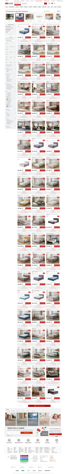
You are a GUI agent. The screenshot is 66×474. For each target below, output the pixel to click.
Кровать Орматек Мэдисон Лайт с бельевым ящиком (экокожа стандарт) (24, 119)
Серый (8, 103)
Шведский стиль (60, 0)
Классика (8, 119)
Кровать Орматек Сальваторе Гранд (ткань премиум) (23, 233)
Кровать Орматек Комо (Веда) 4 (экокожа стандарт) (23, 81)
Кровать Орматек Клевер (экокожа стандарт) (37, 138)
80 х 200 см (13, 410)
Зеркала (37, 452)
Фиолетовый (9, 105)
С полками (8, 110)
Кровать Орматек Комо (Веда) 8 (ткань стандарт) (23, 176)
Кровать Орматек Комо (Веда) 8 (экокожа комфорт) (52, 195)
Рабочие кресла (46, 451)
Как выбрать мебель (38, 0)
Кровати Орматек (11, 24)
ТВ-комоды (30, 452)
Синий (8, 104)
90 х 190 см (23, 410)
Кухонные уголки (10, 451)
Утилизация (34, 461)
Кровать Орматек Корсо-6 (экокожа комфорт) (22, 214)
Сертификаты (51, 457)
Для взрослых (9, 65)
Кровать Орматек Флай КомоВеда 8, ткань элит (52, 366)
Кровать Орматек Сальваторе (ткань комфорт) (51, 271)
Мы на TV (32, 0)
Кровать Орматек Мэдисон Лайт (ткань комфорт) (23, 290)
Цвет (6, 91)
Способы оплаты (42, 457)
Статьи (41, 458)
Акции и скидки (16, 0)
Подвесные (15, 452)
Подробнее (60, 432)
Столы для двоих (46, 452)
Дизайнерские (9, 122)
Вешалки (37, 451)
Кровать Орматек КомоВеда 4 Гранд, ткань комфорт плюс (52, 309)
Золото (8, 97)
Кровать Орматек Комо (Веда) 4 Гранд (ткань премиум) (53, 252)
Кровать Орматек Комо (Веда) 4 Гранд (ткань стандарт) (38, 252)
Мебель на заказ (46, 0)
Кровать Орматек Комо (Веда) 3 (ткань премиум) (37, 176)
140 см (8, 75)
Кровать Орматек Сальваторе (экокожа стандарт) (38, 62)
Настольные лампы (54, 452)
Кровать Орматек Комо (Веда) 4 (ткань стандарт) (52, 157)
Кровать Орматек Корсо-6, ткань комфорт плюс (38, 385)
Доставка (27, 0)
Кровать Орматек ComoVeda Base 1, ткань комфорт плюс (38, 328)
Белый (8, 93)
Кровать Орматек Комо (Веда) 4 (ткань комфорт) (23, 100)
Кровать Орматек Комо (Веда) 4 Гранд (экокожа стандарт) (37, 271)
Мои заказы (53, 0)
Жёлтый (9, 95)
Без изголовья (9, 87)
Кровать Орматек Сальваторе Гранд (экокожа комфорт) (51, 43)
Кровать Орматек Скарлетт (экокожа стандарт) (37, 119)
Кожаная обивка (9, 69)
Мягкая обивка (9, 84)
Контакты (22, 0)
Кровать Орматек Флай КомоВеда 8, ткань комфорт (38, 347)
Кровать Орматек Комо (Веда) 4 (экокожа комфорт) (52, 100)
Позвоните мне (18, 4)
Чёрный (9, 106)
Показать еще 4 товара (40, 405)
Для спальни (9, 127)
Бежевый (9, 92)
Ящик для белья (9, 85)
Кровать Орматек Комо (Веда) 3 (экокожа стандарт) (52, 62)
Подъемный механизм (10, 86)
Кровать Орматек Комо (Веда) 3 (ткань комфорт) (52, 81)
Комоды (26, 452)
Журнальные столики (31, 451)
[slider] (6, 45)
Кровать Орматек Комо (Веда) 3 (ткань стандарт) (37, 157)
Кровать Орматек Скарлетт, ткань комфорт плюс (52, 328)
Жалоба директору (35, 458)
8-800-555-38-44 (17, 3)
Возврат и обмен (35, 457)
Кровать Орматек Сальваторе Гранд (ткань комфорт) (23, 62)
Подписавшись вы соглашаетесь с (19, 436)
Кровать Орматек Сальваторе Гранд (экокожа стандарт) (37, 43)
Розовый (9, 101)
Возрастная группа (9, 64)
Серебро (9, 102)
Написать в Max (24, 459)
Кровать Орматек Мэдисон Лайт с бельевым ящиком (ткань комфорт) (38, 290)
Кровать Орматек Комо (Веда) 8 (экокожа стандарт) (38, 81)
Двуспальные (9, 81)
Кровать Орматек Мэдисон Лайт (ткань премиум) (38, 233)
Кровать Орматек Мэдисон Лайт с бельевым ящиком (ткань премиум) (52, 233)
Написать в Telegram (25, 457)
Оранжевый (9, 100)
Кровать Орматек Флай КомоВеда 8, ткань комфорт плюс (52, 347)
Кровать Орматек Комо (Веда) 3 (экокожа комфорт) (38, 195)
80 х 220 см (18, 410)
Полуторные (9, 80)
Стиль (7, 118)
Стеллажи (41, 451)
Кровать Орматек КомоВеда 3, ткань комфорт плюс (22, 309)
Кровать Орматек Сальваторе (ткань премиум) (51, 214)
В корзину (28, 37)
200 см (8, 78)
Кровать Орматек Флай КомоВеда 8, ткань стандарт (23, 347)
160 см (8, 76)
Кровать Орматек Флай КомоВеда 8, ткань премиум (23, 366)
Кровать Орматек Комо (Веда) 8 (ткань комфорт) (37, 100)
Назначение (7, 126)
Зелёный (9, 96)
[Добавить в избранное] (18, 26)
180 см (8, 77)
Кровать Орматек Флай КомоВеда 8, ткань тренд (38, 366)
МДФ (8, 71)
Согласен (55, 434)
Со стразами (9, 123)
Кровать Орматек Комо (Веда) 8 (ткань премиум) (23, 195)
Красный (9, 99)
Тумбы (26, 451)
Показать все (11, 34)
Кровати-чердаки (21, 451)
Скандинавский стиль (10, 121)
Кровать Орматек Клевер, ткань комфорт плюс (52, 290)
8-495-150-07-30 (17, 2)
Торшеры (53, 451)
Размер (7, 112)
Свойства (7, 109)
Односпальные (9, 79)
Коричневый (9, 98)
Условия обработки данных (43, 461)
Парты (20, 452)
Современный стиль (10, 120)
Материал (7, 68)
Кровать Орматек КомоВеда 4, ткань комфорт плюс (37, 309)
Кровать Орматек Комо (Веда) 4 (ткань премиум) (52, 176)
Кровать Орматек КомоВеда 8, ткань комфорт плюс (22, 328)
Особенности (8, 83)
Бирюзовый (9, 94)
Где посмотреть (52, 458)
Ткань (8, 70)
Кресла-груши (16, 451)
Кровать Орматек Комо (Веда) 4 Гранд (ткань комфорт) (24, 271)
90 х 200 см (28, 410)
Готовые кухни (10, 452)
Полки (40, 452)
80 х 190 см (8, 410)
